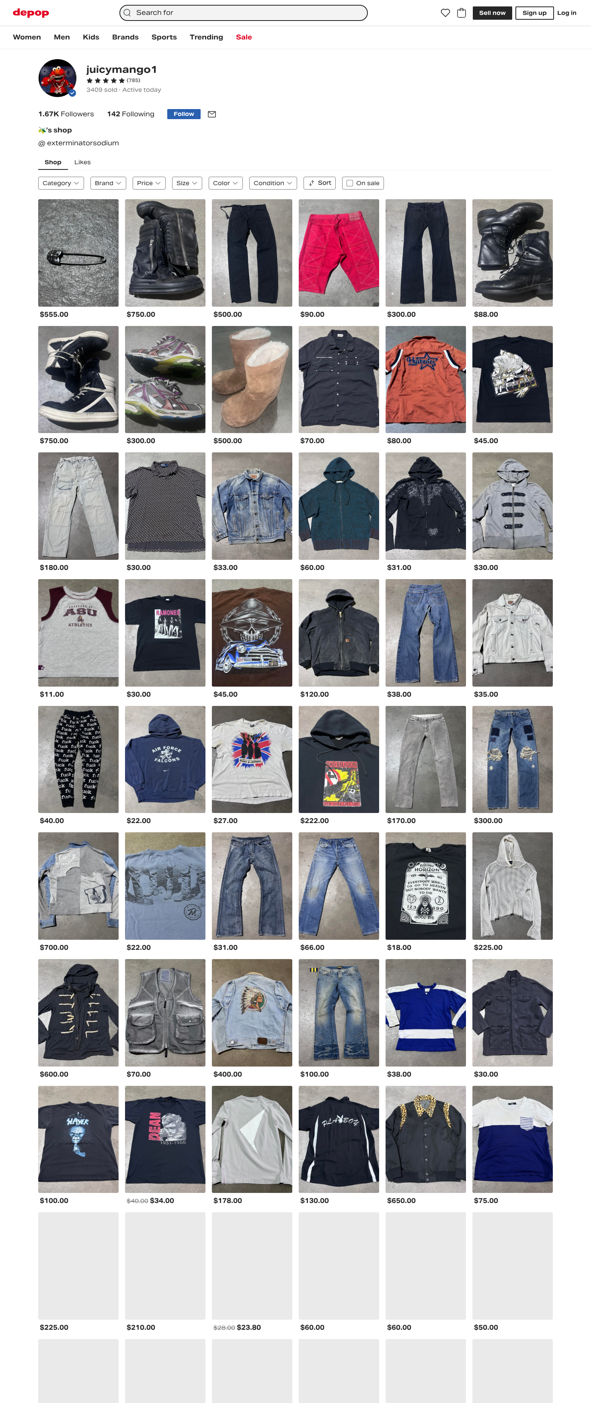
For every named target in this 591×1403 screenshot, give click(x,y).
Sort (324, 182)
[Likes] (445, 13)
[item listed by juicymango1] (78, 253)
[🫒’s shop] (57, 79)
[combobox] (243, 13)
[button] (113, 80)
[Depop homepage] (31, 13)
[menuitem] (26, 37)
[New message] (212, 114)
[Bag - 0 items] (462, 13)
